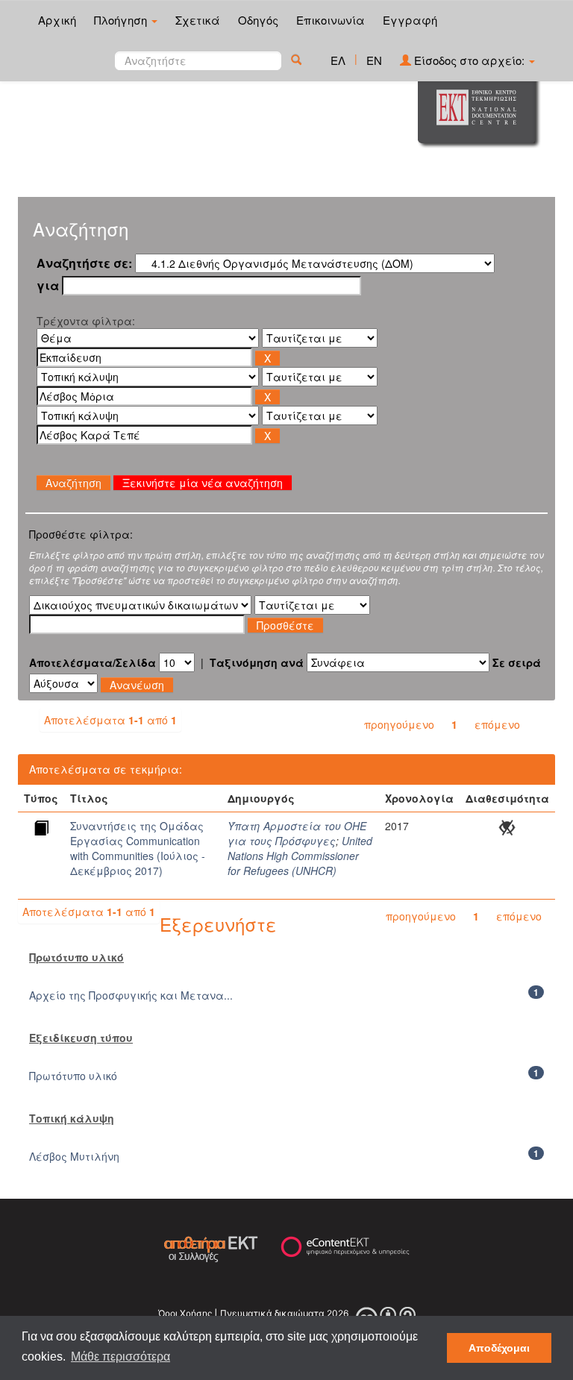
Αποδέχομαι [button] (499, 1348)
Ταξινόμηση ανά (257, 662)
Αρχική (57, 20)
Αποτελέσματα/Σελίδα (92, 662)
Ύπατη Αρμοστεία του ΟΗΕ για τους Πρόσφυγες (297, 833)
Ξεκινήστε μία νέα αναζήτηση (202, 482)
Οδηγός (258, 20)
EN (374, 60)
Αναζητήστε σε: (84, 263)
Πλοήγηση (122, 20)
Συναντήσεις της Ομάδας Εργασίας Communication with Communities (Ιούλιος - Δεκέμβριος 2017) (137, 848)
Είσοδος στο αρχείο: (469, 60)
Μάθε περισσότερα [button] (120, 1356)
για (48, 285)
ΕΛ (338, 60)
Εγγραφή (410, 20)
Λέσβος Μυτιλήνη (74, 1156)
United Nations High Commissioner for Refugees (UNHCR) (300, 855)
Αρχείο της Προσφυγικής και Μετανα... (131, 995)
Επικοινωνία (330, 20)
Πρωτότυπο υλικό (73, 1075)
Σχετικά (197, 20)
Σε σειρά (516, 662)
